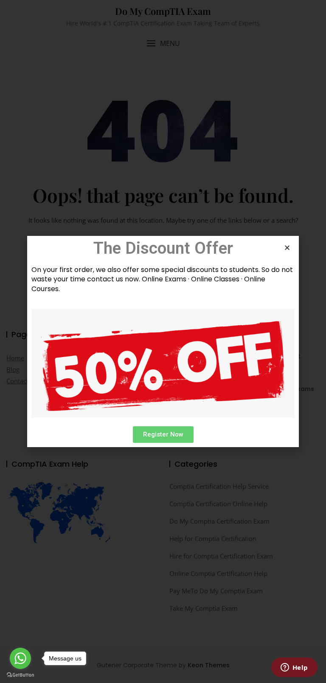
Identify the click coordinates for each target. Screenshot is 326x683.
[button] (163, 434)
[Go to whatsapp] (20, 658)
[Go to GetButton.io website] (20, 674)
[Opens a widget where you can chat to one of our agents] (294, 668)
